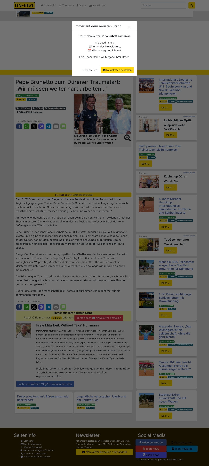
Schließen (90, 70)
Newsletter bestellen (118, 70)
